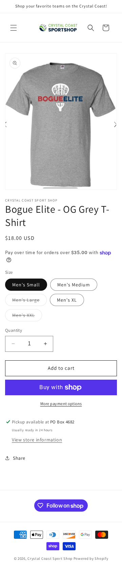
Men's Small (26, 285)
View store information (37, 440)
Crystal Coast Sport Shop (50, 558)
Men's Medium (73, 285)
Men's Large (29, 301)
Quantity (13, 330)
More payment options (61, 403)
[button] (13, 27)
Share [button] (19, 458)
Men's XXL (27, 316)
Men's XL (67, 300)
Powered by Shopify (91, 558)
